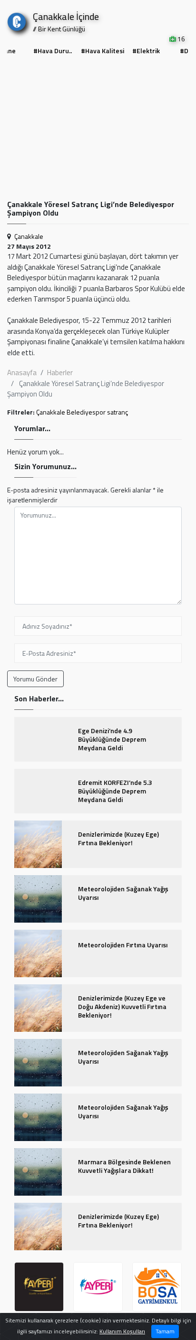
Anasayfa (22, 372)
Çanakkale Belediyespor (71, 412)
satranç (117, 412)
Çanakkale (28, 236)
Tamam (165, 1331)
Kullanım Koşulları (122, 1331)
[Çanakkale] (16, 20)
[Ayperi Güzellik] (39, 1287)
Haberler (60, 372)
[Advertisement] (98, 128)
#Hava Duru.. (52, 51)
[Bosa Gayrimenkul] (157, 1287)
